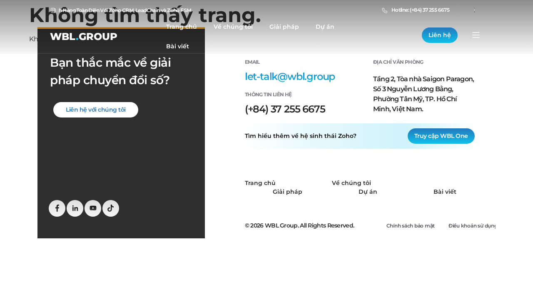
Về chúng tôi (233, 26)
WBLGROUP (83, 36)
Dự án (325, 26)
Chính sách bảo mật (410, 225)
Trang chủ (181, 26)
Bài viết (177, 46)
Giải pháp (284, 26)
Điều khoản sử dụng (473, 225)
